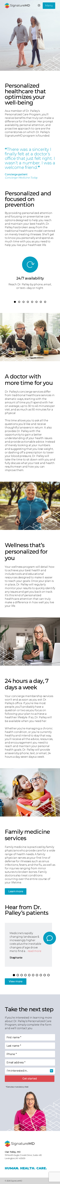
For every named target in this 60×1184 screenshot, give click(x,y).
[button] (15, 302)
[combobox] (30, 1071)
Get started (29, 1078)
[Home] (20, 1144)
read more (34, 951)
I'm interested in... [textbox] (17, 1070)
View (15, 981)
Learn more (15, 891)
